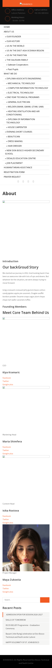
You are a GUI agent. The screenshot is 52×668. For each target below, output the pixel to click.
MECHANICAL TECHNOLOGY (21, 83)
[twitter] (23, 182)
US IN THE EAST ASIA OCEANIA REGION (25, 50)
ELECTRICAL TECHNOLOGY (21, 92)
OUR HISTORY (13, 41)
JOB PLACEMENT (15, 163)
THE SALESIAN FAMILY (17, 60)
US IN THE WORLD (15, 46)
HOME (7, 27)
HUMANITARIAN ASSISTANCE (18, 167)
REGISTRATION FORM (14, 172)
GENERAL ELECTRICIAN (19, 102)
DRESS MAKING (15, 141)
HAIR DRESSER (15, 146)
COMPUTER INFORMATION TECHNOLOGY (28, 88)
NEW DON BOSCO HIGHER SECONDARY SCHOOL (24, 152)
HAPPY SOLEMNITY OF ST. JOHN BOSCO (22, 642)
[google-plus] (28, 182)
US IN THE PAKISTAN (17, 55)
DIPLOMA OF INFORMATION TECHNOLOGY (20, 121)
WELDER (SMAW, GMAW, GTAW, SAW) (26, 106)
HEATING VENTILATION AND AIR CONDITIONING (23, 113)
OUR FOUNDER (14, 36)
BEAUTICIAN (14, 136)
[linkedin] (33, 182)
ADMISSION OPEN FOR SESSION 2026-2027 (24, 614)
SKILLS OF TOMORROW (16, 620)
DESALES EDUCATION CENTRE (21, 158)
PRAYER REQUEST (12, 176)
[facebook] (18, 182)
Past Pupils (13, 69)
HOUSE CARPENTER (17, 127)
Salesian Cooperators (18, 64)
